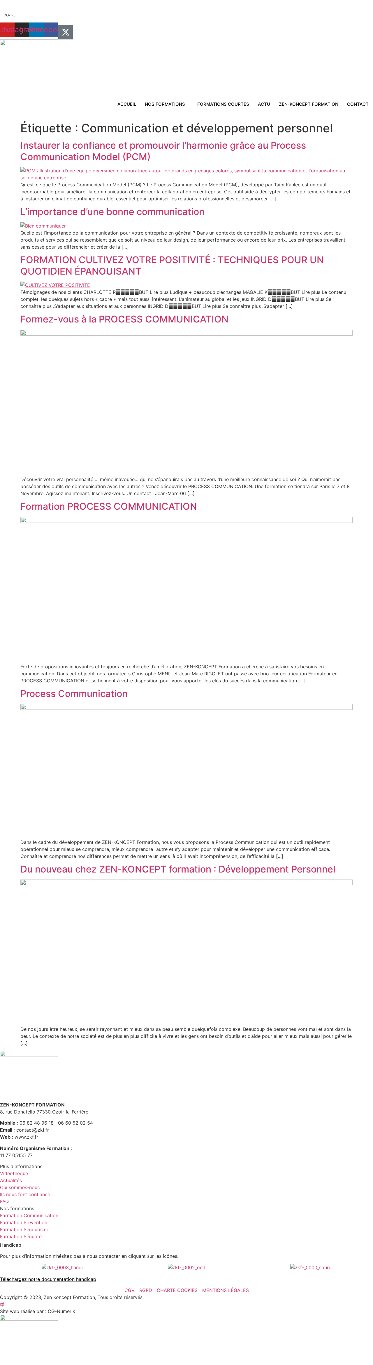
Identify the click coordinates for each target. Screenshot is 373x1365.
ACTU (264, 104)
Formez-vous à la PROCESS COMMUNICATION (124, 319)
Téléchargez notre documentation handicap (48, 1279)
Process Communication (74, 693)
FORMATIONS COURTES (223, 104)
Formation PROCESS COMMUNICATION (108, 506)
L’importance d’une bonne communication (112, 211)
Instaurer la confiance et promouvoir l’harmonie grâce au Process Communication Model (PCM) (163, 151)
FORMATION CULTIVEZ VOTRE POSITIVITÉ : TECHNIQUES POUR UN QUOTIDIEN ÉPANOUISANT (172, 265)
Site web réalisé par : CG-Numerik (37, 1311)
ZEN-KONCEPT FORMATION (308, 104)
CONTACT (358, 104)
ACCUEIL (126, 104)
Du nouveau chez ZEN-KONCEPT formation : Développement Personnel (177, 869)
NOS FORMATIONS (165, 104)
